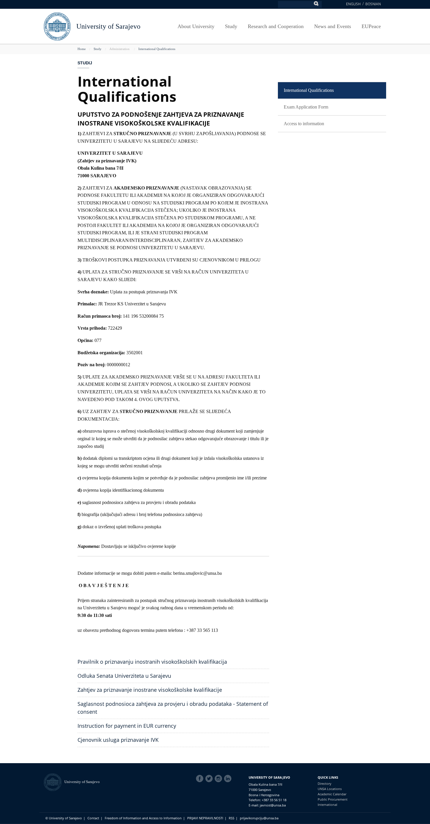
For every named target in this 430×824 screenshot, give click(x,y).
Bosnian (373, 3)
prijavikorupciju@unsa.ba (259, 818)
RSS (231, 818)
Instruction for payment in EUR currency (127, 725)
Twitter (210, 778)
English (353, 3)
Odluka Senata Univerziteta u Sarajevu (124, 675)
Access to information (304, 123)
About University (196, 26)
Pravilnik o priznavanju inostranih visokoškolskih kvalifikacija (152, 661)
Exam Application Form (306, 106)
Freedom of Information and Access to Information (143, 818)
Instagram (219, 778)
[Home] (54, 782)
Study (231, 26)
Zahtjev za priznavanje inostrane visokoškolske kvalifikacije (150, 689)
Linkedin (228, 778)
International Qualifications (156, 49)
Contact (93, 818)
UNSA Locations (330, 788)
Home (82, 49)
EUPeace (371, 26)
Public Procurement (333, 799)
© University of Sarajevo (63, 818)
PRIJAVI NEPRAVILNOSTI (205, 818)
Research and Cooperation (276, 26)
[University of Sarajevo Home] (57, 25)
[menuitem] (332, 90)
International (327, 804)
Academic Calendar (332, 794)
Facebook (200, 778)
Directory (324, 783)
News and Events (332, 26)
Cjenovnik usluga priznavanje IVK (118, 739)
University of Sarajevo (108, 26)
